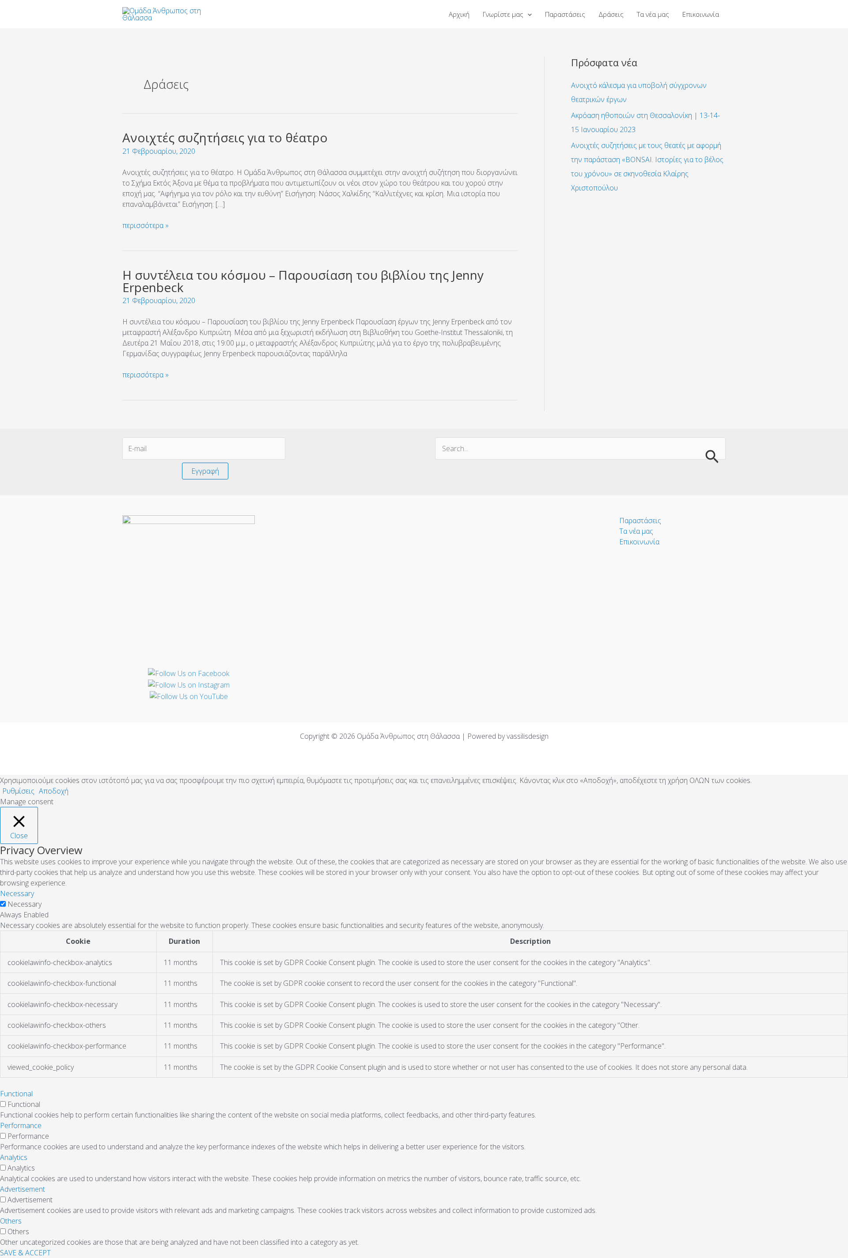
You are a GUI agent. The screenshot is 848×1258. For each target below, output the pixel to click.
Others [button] (11, 1221)
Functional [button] (16, 1093)
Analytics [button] (13, 1157)
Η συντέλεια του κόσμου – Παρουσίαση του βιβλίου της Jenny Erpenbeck (303, 281)
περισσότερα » (145, 225)
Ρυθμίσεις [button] (18, 791)
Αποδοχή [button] (53, 791)
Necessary (25, 904)
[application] (527, 14)
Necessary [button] (17, 893)
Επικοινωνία (639, 542)
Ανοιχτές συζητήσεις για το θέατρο (225, 137)
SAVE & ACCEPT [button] (25, 1253)
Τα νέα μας (636, 531)
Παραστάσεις (640, 520)
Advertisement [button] (22, 1189)
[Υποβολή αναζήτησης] (712, 456)
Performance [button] (21, 1125)
